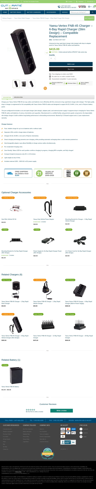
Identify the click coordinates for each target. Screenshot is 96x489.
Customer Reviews (44, 441)
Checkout (80, 1)
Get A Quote (89, 18)
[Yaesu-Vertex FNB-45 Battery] (16, 375)
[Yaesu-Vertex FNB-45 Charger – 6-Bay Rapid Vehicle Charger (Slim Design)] (16, 324)
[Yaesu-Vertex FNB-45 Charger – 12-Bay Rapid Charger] (47, 324)
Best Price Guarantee (28, 429)
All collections (16, 12)
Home (5, 12)
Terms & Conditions (44, 434)
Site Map (5, 446)
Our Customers (43, 431)
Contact (70, 1)
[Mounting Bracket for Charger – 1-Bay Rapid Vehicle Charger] (80, 208)
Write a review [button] (61, 410)
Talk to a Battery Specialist (85, 83)
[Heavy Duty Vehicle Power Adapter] (48, 208)
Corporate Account (7, 429)
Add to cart (70, 64)
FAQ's (4, 441)
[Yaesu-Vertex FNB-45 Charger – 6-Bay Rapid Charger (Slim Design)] (44, 89)
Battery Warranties (27, 431)
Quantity (52, 55)
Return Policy (26, 436)
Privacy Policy (26, 439)
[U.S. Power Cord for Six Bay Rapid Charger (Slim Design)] (80, 240)
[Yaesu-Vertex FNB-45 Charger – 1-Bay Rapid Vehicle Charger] (47, 290)
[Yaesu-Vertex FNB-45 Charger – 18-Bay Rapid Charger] (79, 324)
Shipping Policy (26, 434)
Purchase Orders (72, 83)
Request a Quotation (7, 431)
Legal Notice (26, 441)
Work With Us (43, 439)
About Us (42, 429)
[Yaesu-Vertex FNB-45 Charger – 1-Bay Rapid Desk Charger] (16, 290)
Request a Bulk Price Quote (57, 83)
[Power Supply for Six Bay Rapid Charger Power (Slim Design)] (48, 240)
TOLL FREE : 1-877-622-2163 (14, 420)
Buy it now (71, 69)
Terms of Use (18, 471)
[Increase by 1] (55, 57)
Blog (4, 444)
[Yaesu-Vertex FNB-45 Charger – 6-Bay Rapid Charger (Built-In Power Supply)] (79, 290)
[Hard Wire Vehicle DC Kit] (16, 208)
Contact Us (5, 449)
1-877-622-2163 (65, 6)
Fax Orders (5, 436)
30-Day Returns (6, 439)
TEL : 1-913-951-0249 (36, 420)
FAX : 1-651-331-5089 (56, 420)
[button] (46, 51)
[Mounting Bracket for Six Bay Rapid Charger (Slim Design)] (16, 240)
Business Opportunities (45, 436)
